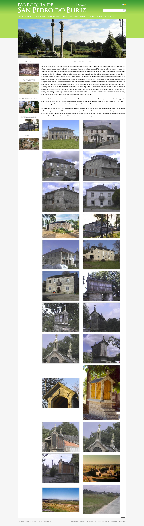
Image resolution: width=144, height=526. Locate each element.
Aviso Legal (38, 521)
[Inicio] (52, 8)
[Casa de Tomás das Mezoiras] (60, 300)
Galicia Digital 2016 (25, 521)
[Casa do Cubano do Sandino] (60, 211)
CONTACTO (109, 17)
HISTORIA (40, 17)
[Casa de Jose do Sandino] (101, 180)
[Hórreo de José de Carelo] (60, 331)
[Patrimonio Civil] (123, 4)
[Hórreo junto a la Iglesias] (60, 482)
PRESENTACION (26, 17)
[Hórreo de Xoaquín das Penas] (60, 363)
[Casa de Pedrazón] (60, 269)
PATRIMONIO (54, 17)
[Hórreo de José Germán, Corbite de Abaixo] (101, 331)
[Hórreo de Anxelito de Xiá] (101, 300)
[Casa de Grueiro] (60, 149)
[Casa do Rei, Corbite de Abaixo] (101, 211)
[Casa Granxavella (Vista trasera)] (101, 237)
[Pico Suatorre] (60, 511)
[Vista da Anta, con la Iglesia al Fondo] (101, 514)
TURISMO (67, 17)
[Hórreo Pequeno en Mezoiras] (101, 420)
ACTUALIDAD (95, 17)
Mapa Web (47, 521)
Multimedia (80, 17)
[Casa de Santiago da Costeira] (101, 269)
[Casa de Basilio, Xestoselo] (60, 180)
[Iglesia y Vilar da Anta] (101, 481)
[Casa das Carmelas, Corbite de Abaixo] (101, 149)
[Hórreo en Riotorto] (60, 407)
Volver (123, 517)
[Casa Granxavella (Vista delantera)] (60, 237)
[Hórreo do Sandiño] (101, 363)
